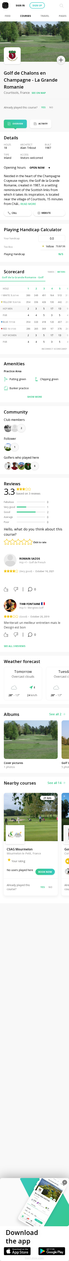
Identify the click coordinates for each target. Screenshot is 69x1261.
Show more (34, 396)
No (51, 107)
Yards (51, 272)
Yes (43, 107)
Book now (45, 872)
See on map (39, 93)
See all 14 (54, 783)
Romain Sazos (29, 558)
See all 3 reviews (14, 646)
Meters (61, 272)
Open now (37, 167)
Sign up (37, 5)
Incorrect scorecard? (54, 349)
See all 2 (55, 714)
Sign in (20, 5)
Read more (28, 204)
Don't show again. (34, 1258)
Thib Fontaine (29, 604)
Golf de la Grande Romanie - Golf (23, 277)
